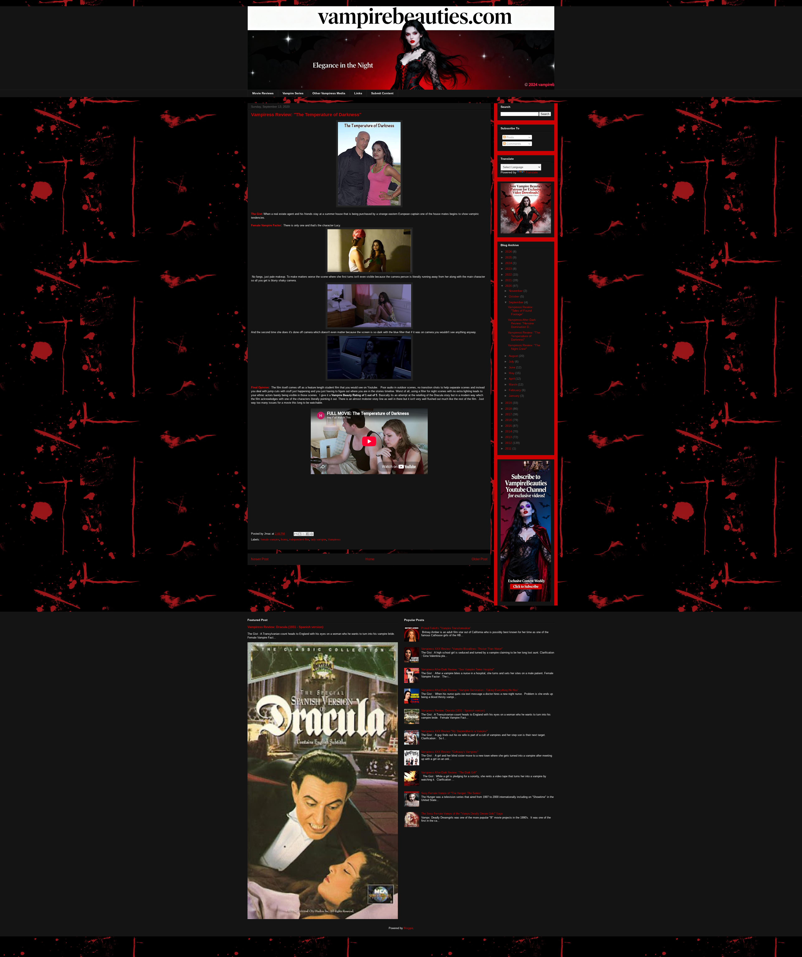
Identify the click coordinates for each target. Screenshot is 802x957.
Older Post (479, 559)
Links (358, 93)
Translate (531, 172)
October (514, 296)
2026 (509, 251)
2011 (508, 448)
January (514, 395)
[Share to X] (304, 534)
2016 (509, 420)
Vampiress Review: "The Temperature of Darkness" (524, 336)
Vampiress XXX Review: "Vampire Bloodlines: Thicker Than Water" (462, 648)
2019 (509, 402)
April (512, 378)
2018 (509, 408)
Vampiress (334, 539)
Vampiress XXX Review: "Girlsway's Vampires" (449, 751)
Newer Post (259, 559)
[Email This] (296, 534)
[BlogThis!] (300, 534)
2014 (509, 431)
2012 (509, 443)
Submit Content (382, 93)
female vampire (270, 539)
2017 (509, 414)
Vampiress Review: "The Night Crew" (524, 347)
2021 (509, 280)
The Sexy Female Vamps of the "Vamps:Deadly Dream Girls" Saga (462, 813)
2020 (509, 285)
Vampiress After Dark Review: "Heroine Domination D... (522, 323)
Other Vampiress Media (328, 93)
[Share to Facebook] (308, 534)
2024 (509, 263)
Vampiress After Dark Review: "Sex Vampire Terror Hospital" (457, 669)
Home (369, 559)
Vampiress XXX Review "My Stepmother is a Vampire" (454, 731)
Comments (513, 143)
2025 (509, 257)
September (516, 302)
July (512, 361)
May (512, 373)
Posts (510, 137)
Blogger (408, 928)
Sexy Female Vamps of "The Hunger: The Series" (451, 793)
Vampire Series (293, 93)
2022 (509, 274)
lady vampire (318, 539)
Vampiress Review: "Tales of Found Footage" (520, 310)
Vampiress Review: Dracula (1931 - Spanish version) (285, 627)
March (513, 384)
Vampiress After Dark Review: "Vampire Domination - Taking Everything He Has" (470, 690)
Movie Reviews (263, 93)
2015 (509, 425)
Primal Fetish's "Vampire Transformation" (446, 628)
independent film (299, 539)
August (514, 356)
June (512, 367)
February (515, 390)
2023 (509, 268)
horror (284, 539)
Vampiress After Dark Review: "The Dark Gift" (449, 772)
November (516, 290)
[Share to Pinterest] (312, 534)
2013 (509, 437)
